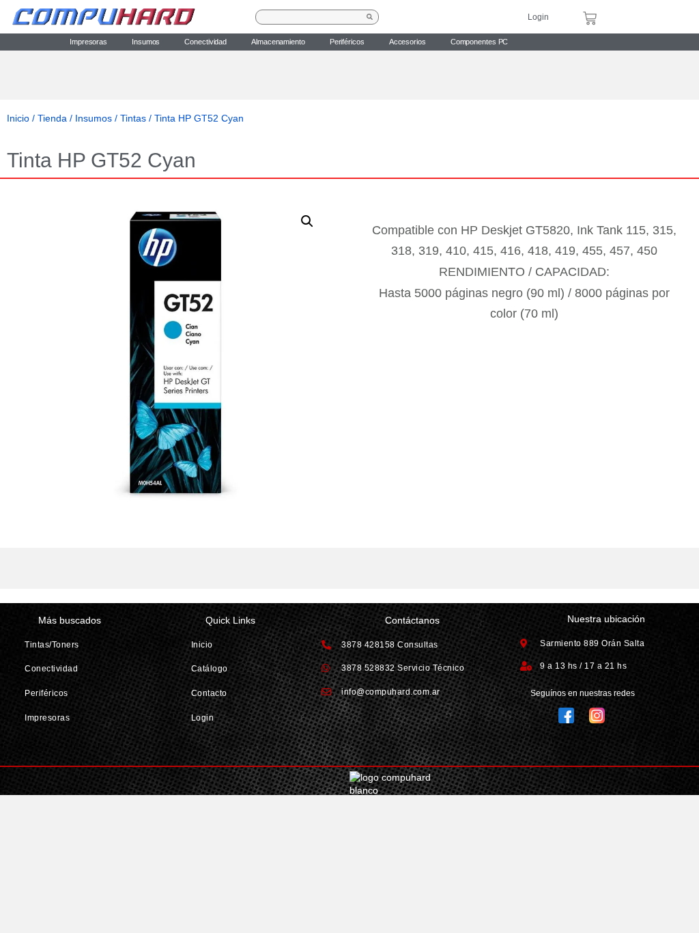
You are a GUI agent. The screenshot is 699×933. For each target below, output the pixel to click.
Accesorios (407, 42)
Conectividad (205, 42)
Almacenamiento (278, 42)
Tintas (133, 118)
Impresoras (88, 42)
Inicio (18, 118)
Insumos (146, 42)
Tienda (52, 118)
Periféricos (347, 42)
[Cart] (590, 18)
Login (538, 17)
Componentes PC (480, 42)
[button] (307, 221)
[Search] (370, 17)
